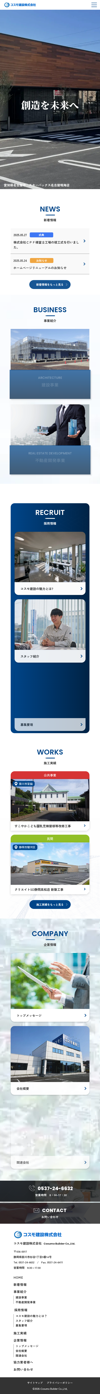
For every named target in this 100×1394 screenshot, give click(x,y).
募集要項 (21, 1325)
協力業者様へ (23, 1362)
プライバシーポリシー (60, 1382)
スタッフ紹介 (24, 1320)
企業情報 (20, 1340)
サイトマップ (35, 1382)
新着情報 (20, 1284)
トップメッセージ (27, 1346)
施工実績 (20, 1333)
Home (18, 1277)
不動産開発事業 (26, 1302)
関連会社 (21, 1355)
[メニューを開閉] (94, 5)
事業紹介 (20, 1292)
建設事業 (21, 1297)
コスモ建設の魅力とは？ (31, 1316)
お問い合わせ (23, 1369)
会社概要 (21, 1350)
